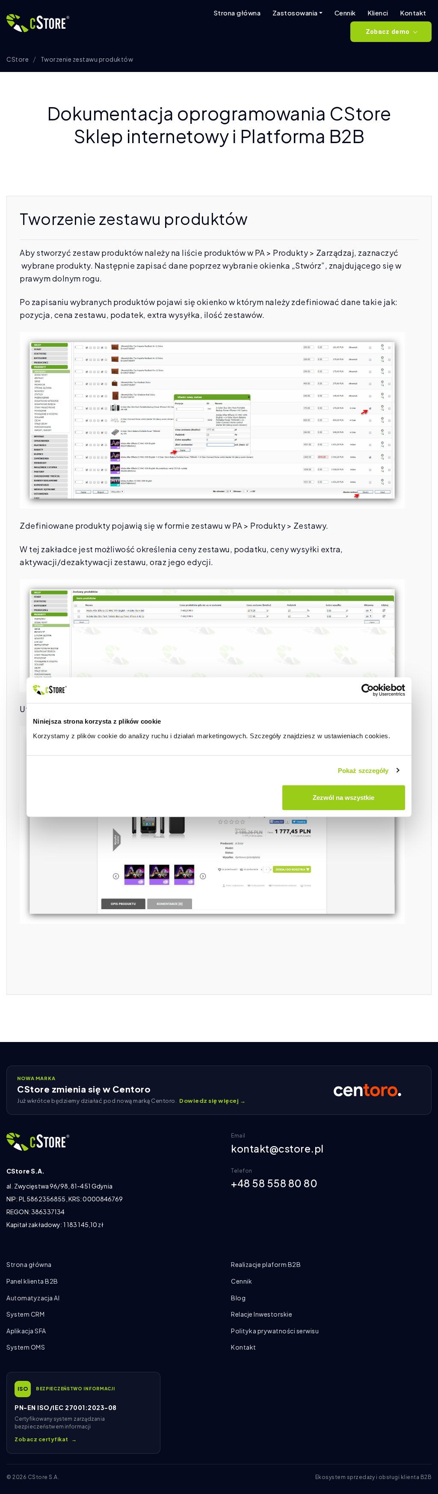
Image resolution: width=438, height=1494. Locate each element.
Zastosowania (295, 13)
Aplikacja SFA (26, 1331)
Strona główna (237, 13)
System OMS (25, 1347)
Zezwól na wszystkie (343, 797)
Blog (238, 1298)
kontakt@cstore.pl (277, 1148)
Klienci (377, 13)
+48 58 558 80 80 (274, 1183)
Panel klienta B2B (32, 1281)
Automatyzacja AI (32, 1298)
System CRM (25, 1314)
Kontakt (413, 13)
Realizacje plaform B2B (266, 1264)
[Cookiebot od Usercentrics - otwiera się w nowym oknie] (367, 689)
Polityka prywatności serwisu (275, 1331)
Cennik (345, 13)
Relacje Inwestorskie (261, 1314)
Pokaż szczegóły (363, 770)
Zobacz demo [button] (387, 32)
